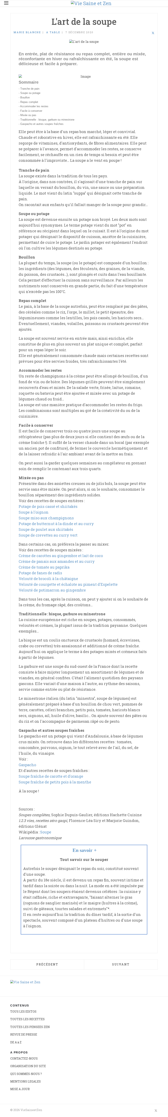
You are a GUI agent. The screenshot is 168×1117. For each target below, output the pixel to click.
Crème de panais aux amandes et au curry (57, 561)
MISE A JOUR (20, 1089)
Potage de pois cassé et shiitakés (48, 506)
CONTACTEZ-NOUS (24, 1058)
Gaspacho (27, 764)
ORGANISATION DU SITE (28, 1066)
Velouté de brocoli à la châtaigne (48, 578)
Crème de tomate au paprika (44, 567)
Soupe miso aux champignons (46, 517)
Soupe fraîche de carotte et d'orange (51, 776)
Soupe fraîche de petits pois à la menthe (55, 782)
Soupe (45, 832)
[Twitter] (153, 33)
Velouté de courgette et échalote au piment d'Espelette (68, 584)
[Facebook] (142, 33)
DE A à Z (16, 1042)
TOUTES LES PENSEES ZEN (30, 1027)
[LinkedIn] (147, 33)
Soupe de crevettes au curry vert (48, 535)
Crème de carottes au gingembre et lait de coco (61, 555)
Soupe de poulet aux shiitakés (46, 529)
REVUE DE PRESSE (23, 1034)
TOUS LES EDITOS (23, 1011)
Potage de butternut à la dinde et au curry (56, 523)
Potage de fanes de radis (40, 572)
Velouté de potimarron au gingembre (52, 590)
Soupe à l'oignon (34, 512)
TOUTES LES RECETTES (27, 1019)
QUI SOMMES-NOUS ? (26, 1074)
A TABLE (53, 32)
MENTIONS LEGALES (25, 1081)
